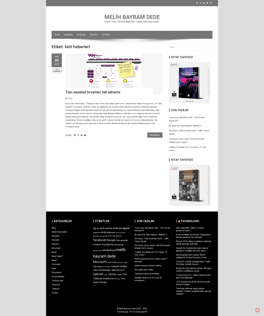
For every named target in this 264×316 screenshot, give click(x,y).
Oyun (54, 268)
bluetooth (104, 236)
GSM (118, 240)
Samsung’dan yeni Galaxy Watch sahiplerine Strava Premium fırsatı (191, 256)
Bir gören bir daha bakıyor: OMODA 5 (185, 125)
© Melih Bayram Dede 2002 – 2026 (132, 308)
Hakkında (68, 35)
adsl (98, 229)
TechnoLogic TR (124, 312)
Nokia (114, 262)
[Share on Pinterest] (81, 135)
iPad (104, 245)
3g (94, 228)
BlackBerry (96, 236)
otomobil (120, 262)
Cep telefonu (117, 236)
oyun (125, 262)
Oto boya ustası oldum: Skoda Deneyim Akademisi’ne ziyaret (152, 246)
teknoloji (115, 270)
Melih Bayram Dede (132, 17)
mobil (109, 262)
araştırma (97, 232)
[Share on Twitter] (78, 135)
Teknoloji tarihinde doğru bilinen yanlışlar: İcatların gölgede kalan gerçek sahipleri (193, 291)
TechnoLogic (58, 280)
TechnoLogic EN (140, 312)
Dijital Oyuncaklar (59, 232)
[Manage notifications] (257, 310)
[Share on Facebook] (74, 135)
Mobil (54, 252)
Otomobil (56, 264)
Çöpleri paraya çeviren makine (148, 265)
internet (97, 244)
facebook (99, 240)
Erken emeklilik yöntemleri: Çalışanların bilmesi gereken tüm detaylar (193, 236)
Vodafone (108, 278)
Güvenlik (55, 240)
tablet (95, 270)
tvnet (105, 275)
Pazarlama (56, 272)
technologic (105, 270)
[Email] (85, 135)
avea (103, 232)
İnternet (55, 244)
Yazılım (55, 293)
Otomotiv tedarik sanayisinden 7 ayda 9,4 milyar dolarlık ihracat (193, 263)
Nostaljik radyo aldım (144, 269)
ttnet (122, 270)
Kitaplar (81, 35)
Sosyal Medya (58, 276)
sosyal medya (119, 266)
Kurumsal (56, 248)
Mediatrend (109, 250)
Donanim (56, 236)
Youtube (103, 282)
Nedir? (54, 260)
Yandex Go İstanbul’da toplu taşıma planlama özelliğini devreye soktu (192, 249)
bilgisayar (111, 232)
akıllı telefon (106, 228)
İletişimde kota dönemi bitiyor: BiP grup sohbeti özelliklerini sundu (193, 269)
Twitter (112, 274)
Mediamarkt (97, 251)
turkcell (98, 274)
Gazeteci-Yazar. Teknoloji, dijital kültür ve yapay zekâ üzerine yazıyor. (132, 21)
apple (126, 228)
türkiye (119, 275)
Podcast (94, 35)
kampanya (118, 245)
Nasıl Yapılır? (57, 256)
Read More (155, 135)
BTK (110, 236)
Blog (57, 35)
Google (111, 240)
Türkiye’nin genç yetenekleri (147, 273)
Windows (117, 279)
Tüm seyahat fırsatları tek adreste (92, 92)
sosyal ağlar (106, 267)
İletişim (105, 35)
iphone (110, 244)
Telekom (56, 288)
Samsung (97, 266)
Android (117, 228)
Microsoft (100, 262)
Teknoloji (56, 284)
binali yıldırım (121, 232)
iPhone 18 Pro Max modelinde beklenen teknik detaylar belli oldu (193, 242)
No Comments (57, 70)
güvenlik (124, 240)
